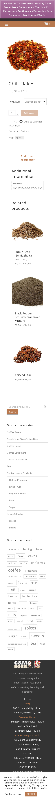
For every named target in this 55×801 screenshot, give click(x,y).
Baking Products (18, 479)
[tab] (27, 158)
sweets (37, 635)
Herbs (12, 527)
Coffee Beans (14, 432)
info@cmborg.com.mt (31, 771)
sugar (12, 636)
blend (10, 556)
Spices (25, 130)
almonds (13, 549)
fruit (11, 589)
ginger (22, 590)
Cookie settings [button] (13, 794)
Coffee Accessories (17, 459)
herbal (13, 596)
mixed (32, 608)
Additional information (27, 158)
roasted (19, 621)
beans (39, 549)
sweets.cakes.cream (17, 644)
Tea (9, 466)
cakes (32, 556)
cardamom (12, 563)
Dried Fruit (15, 486)
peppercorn (35, 615)
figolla (22, 582)
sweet (23, 636)
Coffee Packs (14, 445)
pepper (23, 615)
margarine (21, 608)
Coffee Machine (14, 576)
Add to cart (29, 112)
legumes (33, 603)
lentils (10, 608)
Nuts (11, 500)
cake (21, 556)
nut (40, 608)
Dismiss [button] (42, 15)
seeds (39, 621)
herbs (12, 602)
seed (30, 621)
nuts (12, 614)
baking (27, 549)
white (10, 649)
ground (32, 590)
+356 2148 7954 (27, 766)
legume (23, 603)
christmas (38, 562)
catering (23, 563)
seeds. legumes (14, 629)
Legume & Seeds (17, 493)
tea (33, 643)
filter (34, 582)
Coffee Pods (30, 576)
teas (42, 643)
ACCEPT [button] (31, 794)
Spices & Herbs (15, 513)
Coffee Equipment (16, 452)
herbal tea (29, 596)
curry (42, 576)
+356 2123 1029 (29, 762)
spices (19, 137)
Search (12, 412)
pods (10, 621)
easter (10, 583)
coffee (14, 569)
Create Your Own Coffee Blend (23, 439)
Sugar (12, 507)
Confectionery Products (19, 473)
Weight (16, 101)
